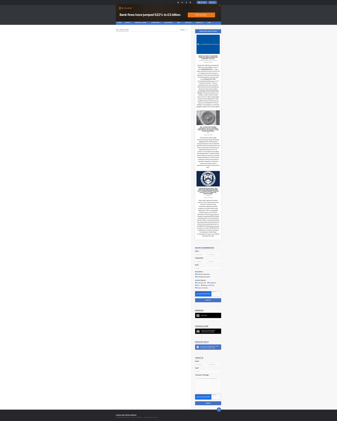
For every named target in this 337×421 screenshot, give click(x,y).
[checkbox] (208, 275)
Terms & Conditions (136, 417)
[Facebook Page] (186, 2)
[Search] (190, 2)
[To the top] (219, 409)
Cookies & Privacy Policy (122, 417)
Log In (213, 2)
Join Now (203, 2)
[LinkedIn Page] (178, 2)
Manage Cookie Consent (150, 417)
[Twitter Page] (182, 2)
